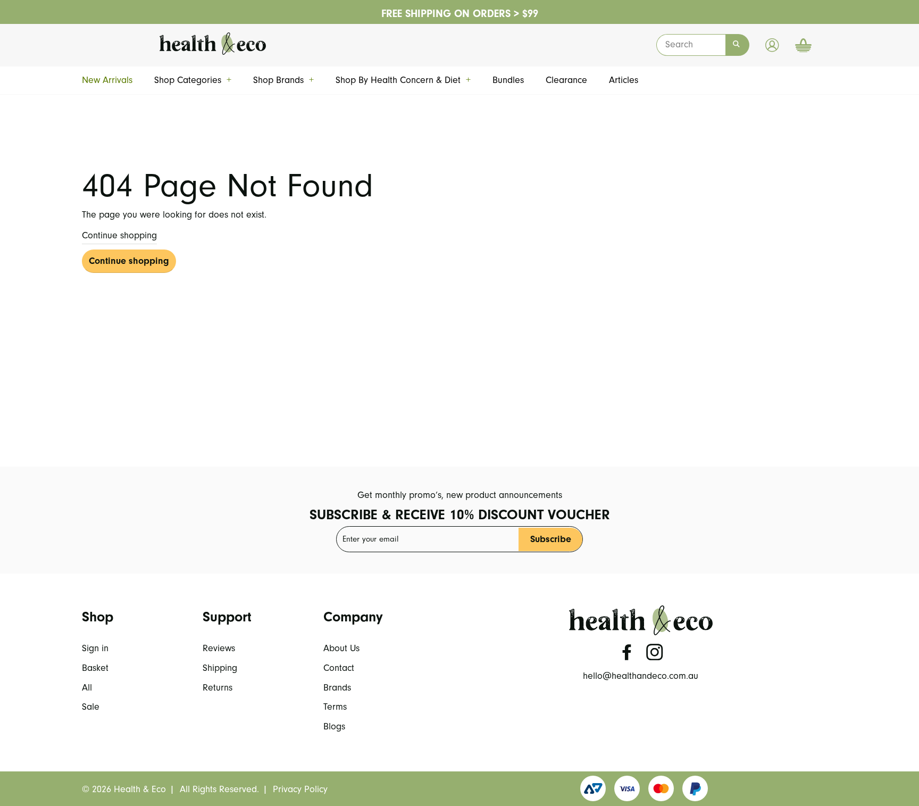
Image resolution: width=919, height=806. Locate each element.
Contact (338, 668)
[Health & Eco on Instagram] (654, 652)
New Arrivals (107, 80)
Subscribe (550, 539)
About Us (341, 648)
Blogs (334, 726)
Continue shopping (119, 235)
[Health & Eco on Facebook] (627, 652)
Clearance (566, 80)
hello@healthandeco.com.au (640, 676)
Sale (90, 706)
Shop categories (192, 80)
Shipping (220, 668)
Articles (623, 80)
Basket (95, 668)
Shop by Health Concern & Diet (403, 80)
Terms (335, 706)
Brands (337, 687)
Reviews (219, 648)
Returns (217, 687)
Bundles (508, 80)
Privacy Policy (300, 789)
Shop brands (283, 80)
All (87, 687)
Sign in (95, 648)
